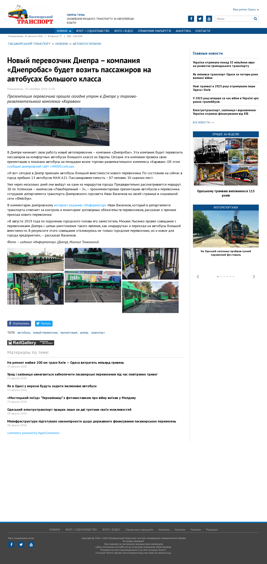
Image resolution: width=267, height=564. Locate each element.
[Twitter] (200, 19)
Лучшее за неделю (225, 134)
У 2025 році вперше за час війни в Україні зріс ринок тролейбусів (226, 100)
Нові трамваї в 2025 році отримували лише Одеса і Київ (224, 88)
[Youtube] (209, 19)
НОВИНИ (62, 31)
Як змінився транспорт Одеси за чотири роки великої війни (225, 76)
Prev (198, 277)
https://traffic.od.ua (30, 14)
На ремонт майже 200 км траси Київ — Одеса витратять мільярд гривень (65, 362)
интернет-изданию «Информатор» (80, 205)
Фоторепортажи (226, 207)
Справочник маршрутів (154, 31)
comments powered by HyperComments (33, 433)
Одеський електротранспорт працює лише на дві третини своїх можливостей (69, 409)
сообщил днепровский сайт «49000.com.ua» (40, 166)
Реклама (196, 529)
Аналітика (183, 31)
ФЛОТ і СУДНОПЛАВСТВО (92, 31)
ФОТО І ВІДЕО (123, 31)
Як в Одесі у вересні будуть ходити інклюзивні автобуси (52, 386)
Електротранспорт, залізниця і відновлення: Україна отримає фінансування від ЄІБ (224, 112)
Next (254, 277)
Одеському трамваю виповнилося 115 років (226, 193)
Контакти (203, 31)
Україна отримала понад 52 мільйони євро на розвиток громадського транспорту (224, 64)
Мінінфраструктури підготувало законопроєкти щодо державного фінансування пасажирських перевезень (91, 421)
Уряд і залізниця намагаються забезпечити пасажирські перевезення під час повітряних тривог (82, 374)
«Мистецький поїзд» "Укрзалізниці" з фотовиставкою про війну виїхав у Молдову (71, 397)
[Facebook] (191, 19)
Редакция (212, 529)
